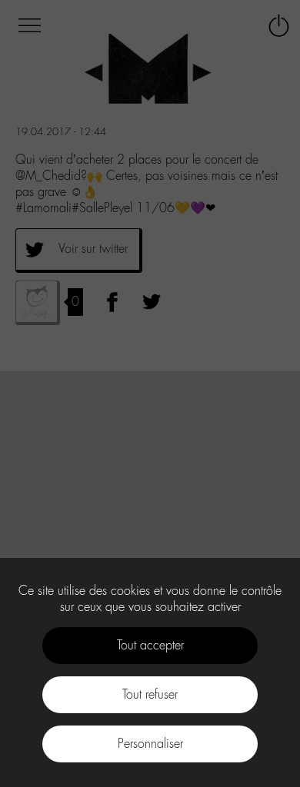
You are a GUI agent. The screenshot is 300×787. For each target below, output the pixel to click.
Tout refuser (150, 694)
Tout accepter (150, 645)
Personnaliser (150, 744)
